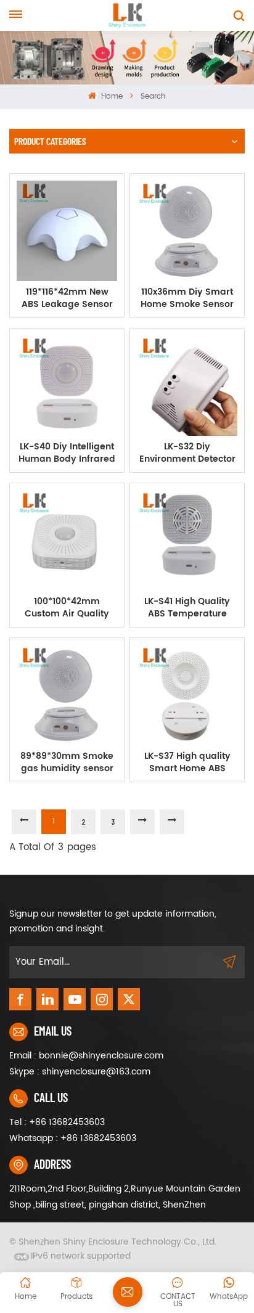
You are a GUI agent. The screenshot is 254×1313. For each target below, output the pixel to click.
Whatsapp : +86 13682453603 (72, 1138)
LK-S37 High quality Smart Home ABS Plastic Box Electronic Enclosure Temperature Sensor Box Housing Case (187, 762)
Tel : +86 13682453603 (57, 1122)
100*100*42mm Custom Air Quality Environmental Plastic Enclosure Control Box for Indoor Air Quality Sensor (66, 607)
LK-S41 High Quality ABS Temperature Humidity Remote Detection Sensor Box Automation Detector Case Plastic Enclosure (187, 607)
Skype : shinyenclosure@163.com (79, 1072)
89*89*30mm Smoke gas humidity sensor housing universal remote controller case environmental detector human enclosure (66, 762)
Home (110, 96)
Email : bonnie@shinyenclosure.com (86, 1056)
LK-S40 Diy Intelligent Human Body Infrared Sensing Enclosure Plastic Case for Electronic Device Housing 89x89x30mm (67, 453)
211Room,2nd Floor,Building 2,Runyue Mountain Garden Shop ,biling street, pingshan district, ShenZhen (124, 1197)
